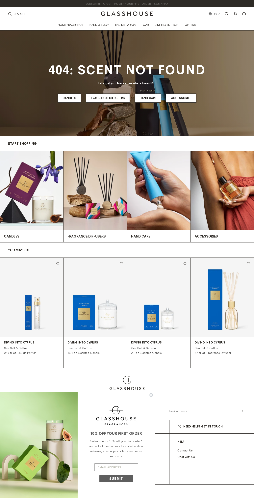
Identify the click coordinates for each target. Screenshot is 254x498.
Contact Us (185, 450)
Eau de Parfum (126, 25)
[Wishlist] (227, 14)
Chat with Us (186, 457)
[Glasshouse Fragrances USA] (127, 13)
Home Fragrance (70, 25)
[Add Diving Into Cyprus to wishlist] (57, 263)
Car (146, 25)
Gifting (190, 25)
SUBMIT (116, 478)
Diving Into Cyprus (19, 342)
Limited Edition (166, 25)
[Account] (235, 14)
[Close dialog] (151, 395)
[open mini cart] (244, 14)
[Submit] (243, 411)
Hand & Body (99, 25)
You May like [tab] (19, 250)
